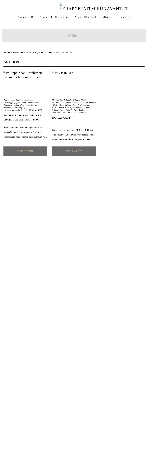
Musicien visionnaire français (15, 110)
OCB (69, 108)
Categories (38, 52)
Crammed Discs (58, 113)
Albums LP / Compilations (55, 17)
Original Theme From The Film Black (67, 110)
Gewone (69, 113)
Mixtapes (108, 17)
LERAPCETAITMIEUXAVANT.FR (17, 52)
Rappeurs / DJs (26, 17)
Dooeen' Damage (89, 103)
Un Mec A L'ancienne (72, 103)
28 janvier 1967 (35, 110)
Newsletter (124, 17)
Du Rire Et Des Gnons (62, 105)
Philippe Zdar (9, 100)
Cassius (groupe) (10, 103)
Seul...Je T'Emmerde (81, 105)
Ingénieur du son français (13, 108)
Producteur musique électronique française (20, 105)
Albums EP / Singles (86, 17)
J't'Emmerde (57, 103)
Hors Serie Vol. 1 (59, 108)
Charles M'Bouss (73, 100)
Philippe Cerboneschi (25, 100)
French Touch (33, 103)
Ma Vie (84, 100)
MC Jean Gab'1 (58, 100)
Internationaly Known (81, 108)
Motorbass (22, 103)
